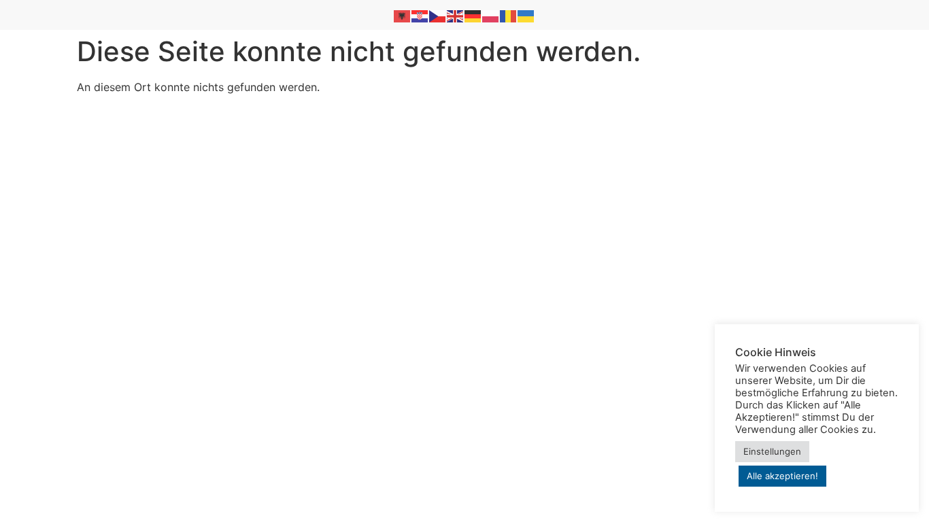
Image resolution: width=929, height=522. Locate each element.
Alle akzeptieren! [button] (782, 475)
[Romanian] (509, 15)
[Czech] (438, 15)
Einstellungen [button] (772, 451)
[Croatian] (420, 15)
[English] (455, 15)
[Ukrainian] (526, 15)
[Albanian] (402, 15)
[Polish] (491, 15)
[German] (473, 15)
